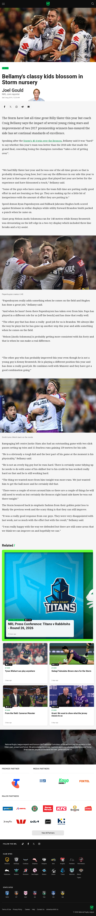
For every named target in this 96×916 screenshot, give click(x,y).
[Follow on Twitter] (34, 844)
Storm (5, 68)
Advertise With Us (52, 909)
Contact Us (40, 909)
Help (33, 909)
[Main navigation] (3, 4)
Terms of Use (6, 909)
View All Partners (48, 833)
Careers (27, 909)
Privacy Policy (17, 909)
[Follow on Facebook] (28, 844)
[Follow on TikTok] (23, 844)
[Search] (92, 3)
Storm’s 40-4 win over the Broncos (42, 140)
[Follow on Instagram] (39, 844)
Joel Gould (12, 90)
